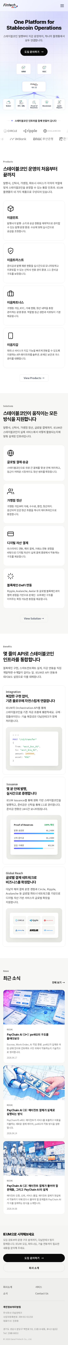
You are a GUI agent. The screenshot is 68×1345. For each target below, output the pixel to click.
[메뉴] (62, 5)
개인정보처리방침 (12, 1307)
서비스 (38, 1287)
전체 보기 (58, 982)
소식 (5, 1293)
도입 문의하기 (34, 52)
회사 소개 (34, 1268)
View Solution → (34, 618)
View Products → (34, 378)
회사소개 (7, 1287)
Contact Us (41, 1293)
